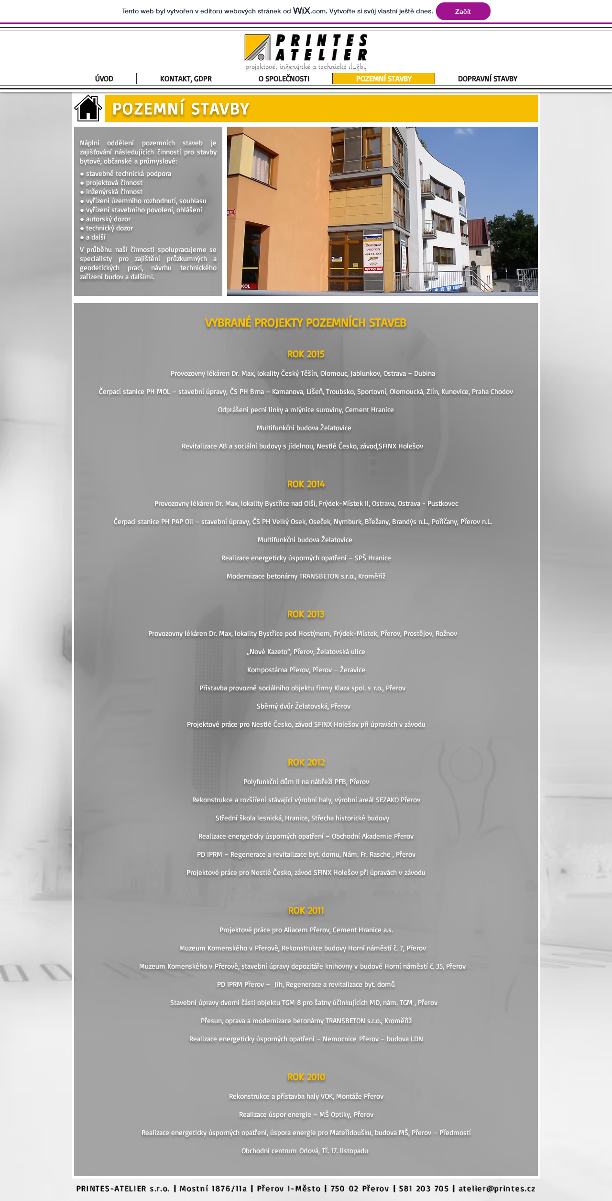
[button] (382, 211)
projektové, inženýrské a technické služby (306, 66)
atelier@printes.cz (497, 1188)
